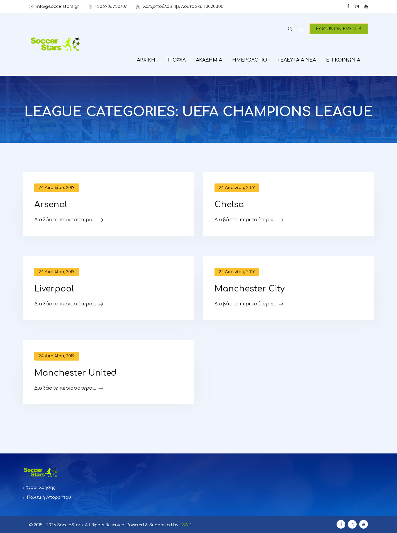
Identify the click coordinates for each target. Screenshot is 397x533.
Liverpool (54, 288)
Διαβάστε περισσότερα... (65, 219)
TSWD (186, 525)
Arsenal (50, 204)
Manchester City (249, 288)
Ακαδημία (209, 60)
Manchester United (75, 373)
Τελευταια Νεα (296, 60)
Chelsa (229, 204)
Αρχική (146, 60)
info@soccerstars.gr (57, 6)
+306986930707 (111, 6)
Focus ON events (338, 28)
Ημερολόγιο (249, 60)
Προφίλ (175, 60)
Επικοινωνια (343, 60)
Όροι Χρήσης (41, 487)
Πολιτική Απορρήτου (49, 497)
